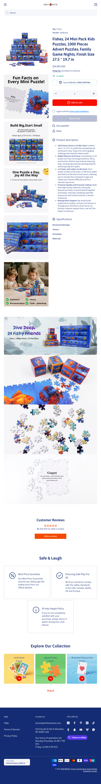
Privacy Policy (10, 735)
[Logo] (50, 4)
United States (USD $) (15, 763)
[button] (95, 4)
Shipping (56, 70)
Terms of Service (12, 729)
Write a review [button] (50, 536)
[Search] (6, 12)
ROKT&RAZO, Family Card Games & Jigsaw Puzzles (79, 769)
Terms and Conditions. (79, 111)
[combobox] (50, 12)
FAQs (6, 722)
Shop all (50, 690)
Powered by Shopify (90, 771)
